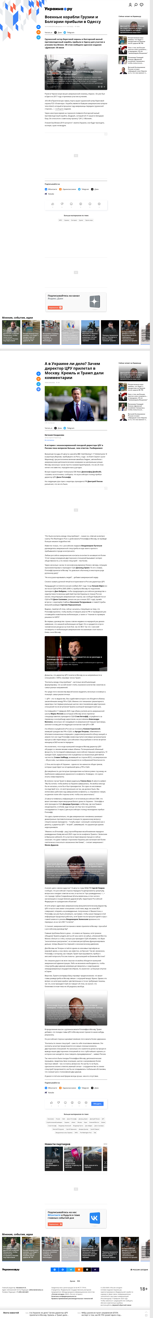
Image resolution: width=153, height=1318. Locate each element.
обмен (73, 1122)
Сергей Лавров (94, 1129)
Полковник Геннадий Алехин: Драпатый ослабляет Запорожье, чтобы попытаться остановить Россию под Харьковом (137, 60)
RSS (78, 1281)
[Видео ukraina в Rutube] (95, 1270)
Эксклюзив (50, 1119)
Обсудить (97, 1104)
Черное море (89, 220)
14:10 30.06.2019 (50, 26)
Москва (80, 1122)
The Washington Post (85, 1132)
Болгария (74, 220)
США (63, 1119)
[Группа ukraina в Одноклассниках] (79, 1270)
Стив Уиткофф (52, 1125)
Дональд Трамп (83, 1119)
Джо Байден (88, 1125)
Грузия (81, 220)
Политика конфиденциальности (63, 1296)
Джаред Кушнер (83, 1129)
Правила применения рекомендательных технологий (72, 1299)
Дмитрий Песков (95, 1119)
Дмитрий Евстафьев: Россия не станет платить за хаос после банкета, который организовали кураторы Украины (132, 29)
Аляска (103, 1122)
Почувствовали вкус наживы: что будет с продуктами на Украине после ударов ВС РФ (136, 40)
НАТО (60, 220)
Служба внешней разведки (54, 1122)
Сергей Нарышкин (71, 1129)
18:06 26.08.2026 (50, 382)
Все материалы (49, 440)
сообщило (59, 109)
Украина (66, 220)
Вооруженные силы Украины (64, 1132)
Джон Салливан (99, 1125)
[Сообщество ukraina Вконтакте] (55, 1270)
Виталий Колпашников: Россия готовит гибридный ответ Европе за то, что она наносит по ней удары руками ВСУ (137, 70)
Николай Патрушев (58, 1129)
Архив (72, 1281)
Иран (85, 1122)
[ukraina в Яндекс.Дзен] (87, 1270)
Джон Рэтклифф (71, 1119)
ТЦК (95, 1132)
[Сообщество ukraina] (63, 1270)
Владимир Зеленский (65, 1125)
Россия (58, 1119)
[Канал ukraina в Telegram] (71, 1270)
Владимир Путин (78, 1125)
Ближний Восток (94, 1122)
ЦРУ (103, 1119)
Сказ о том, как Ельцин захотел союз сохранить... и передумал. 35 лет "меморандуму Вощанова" (138, 50)
